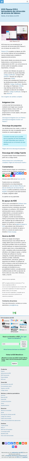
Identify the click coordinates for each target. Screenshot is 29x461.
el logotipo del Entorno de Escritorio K (16, 455)
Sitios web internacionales (7, 435)
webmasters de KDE (17, 452)
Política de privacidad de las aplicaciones (10, 420)
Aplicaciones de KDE (6, 373)
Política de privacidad (6, 418)
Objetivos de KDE (5, 388)
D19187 (13, 78)
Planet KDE (3, 399)
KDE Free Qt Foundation (6, 429)
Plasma (2, 371)
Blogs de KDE (4, 397)
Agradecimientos (5, 405)
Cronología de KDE (5, 431)
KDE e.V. (3, 427)
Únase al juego (12, 232)
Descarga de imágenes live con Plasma (13, 117)
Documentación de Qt (6, 386)
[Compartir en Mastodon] (15, 173)
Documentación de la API (7, 384)
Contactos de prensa (6, 401)
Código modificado (9, 74)
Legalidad (24, 457)
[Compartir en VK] (11, 175)
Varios (2, 403)
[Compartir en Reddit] (25, 173)
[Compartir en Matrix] (12, 173)
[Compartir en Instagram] (14, 175)
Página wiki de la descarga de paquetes (13, 148)
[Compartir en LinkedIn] (23, 173)
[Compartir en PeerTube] (8, 175)
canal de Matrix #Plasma (16, 186)
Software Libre (22, 203)
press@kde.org (13, 305)
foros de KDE (21, 179)
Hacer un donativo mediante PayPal (24, 344)
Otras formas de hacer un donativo (14, 349)
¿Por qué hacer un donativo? (17, 337)
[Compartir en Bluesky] (17, 173)
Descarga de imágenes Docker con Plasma (12, 120)
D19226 (21, 86)
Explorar (14, 363)
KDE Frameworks (5, 375)
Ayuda (2, 412)
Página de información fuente (17, 162)
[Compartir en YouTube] (6, 175)
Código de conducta (6, 416)
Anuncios (3, 395)
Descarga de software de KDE (8, 414)
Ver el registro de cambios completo (11, 96)
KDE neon (3, 379)
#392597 (6, 76)
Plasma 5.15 (4, 51)
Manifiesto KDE (4, 433)
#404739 (9, 93)
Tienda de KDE (4, 425)
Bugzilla (4, 191)
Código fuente (4, 390)
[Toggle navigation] (27, 1)
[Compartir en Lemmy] (3, 175)
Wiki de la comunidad (6, 410)
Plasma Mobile (4, 377)
